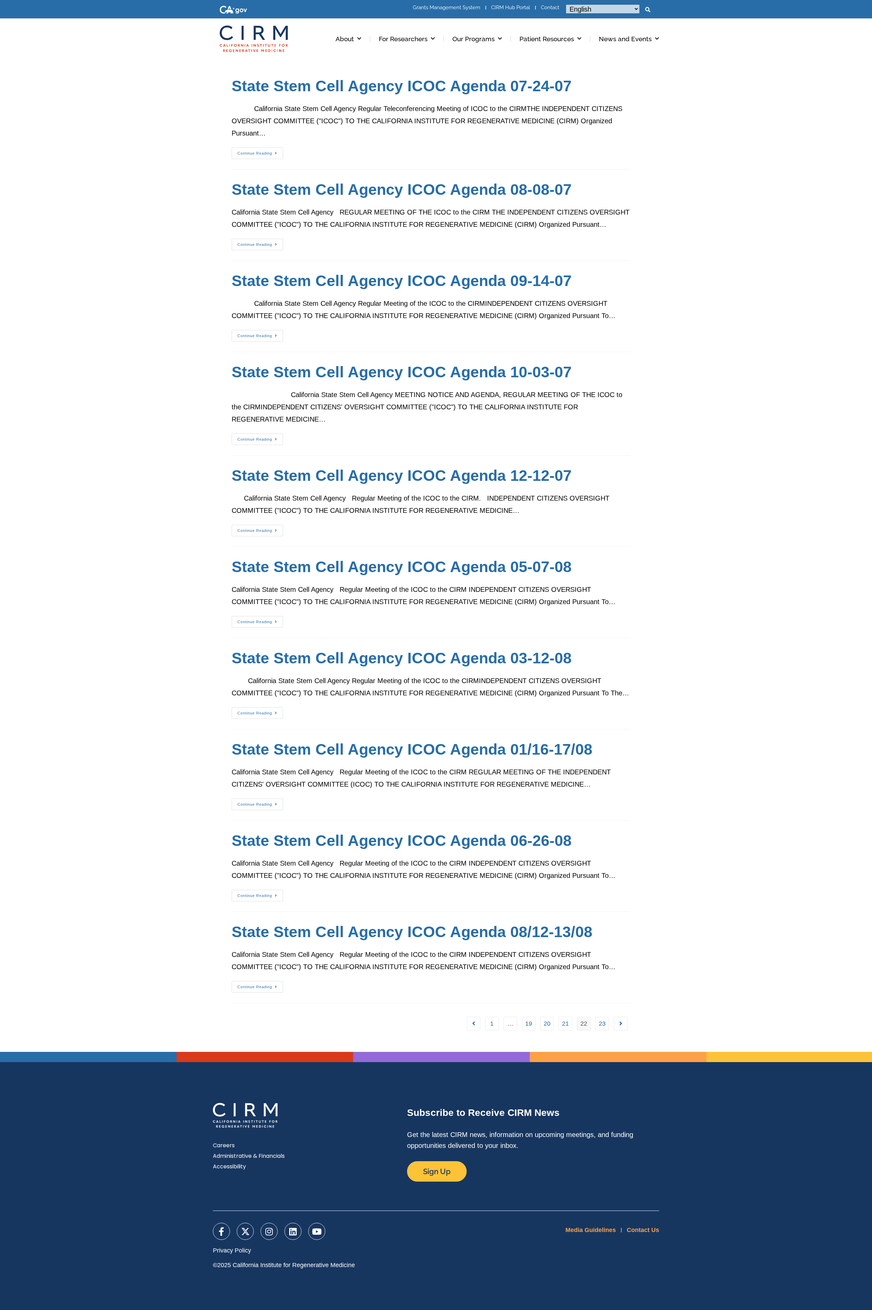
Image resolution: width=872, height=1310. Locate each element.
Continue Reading (260, 151)
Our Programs (473, 39)
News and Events (625, 39)
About (345, 39)
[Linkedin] (292, 1231)
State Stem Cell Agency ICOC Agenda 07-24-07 (402, 86)
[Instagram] (269, 1231)
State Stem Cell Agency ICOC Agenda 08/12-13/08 (412, 932)
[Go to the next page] (620, 1023)
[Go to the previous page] (473, 1023)
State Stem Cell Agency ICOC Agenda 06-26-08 (402, 840)
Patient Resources (546, 39)
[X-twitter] (245, 1231)
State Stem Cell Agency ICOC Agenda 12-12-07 (402, 475)
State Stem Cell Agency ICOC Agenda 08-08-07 (402, 189)
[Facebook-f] (221, 1231)
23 (602, 1023)
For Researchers (403, 39)
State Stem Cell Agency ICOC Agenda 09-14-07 (402, 280)
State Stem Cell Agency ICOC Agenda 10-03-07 (402, 372)
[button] (647, 10)
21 (565, 1023)
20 (547, 1023)
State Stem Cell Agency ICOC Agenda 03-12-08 (402, 658)
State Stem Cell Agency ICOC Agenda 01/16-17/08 (412, 749)
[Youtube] (316, 1231)
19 (528, 1023)
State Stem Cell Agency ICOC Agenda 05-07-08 (402, 566)
